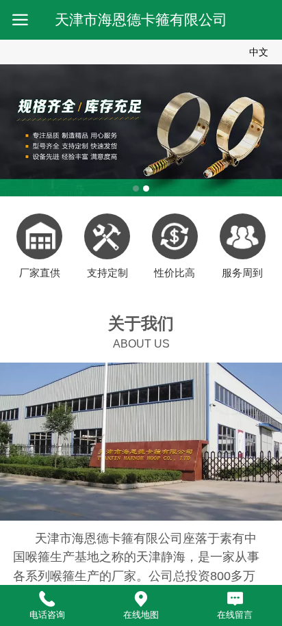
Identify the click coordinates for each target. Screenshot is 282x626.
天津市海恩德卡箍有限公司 (141, 19)
